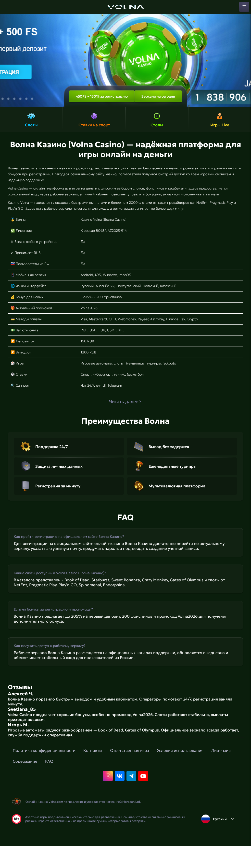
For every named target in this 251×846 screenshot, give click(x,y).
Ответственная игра (129, 750)
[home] (125, 7)
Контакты (92, 750)
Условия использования (180, 750)
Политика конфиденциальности (44, 750)
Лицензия (221, 750)
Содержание (25, 761)
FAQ (49, 761)
